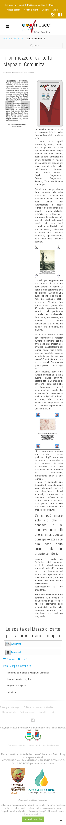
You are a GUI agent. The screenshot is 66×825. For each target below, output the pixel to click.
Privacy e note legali (14, 5)
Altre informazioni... (33, 814)
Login (55, 9)
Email (24, 659)
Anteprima (16, 643)
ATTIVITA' (18, 38)
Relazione (11, 691)
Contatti (45, 9)
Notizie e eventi (31, 9)
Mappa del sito (13, 9)
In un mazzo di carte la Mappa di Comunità (28, 672)
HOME (6, 38)
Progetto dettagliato (16, 685)
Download (16, 652)
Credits (51, 5)
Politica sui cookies (36, 5)
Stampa (10, 659)
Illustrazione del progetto (19, 679)
